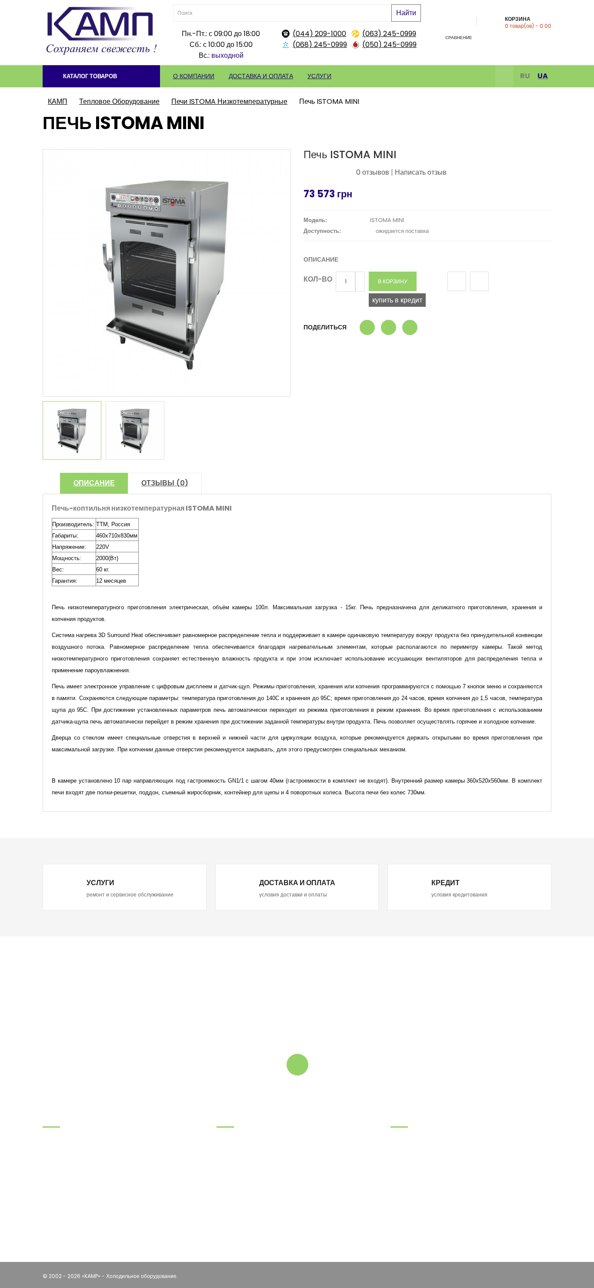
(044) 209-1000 (319, 34)
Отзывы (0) (164, 483)
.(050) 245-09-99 (66, 1181)
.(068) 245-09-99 (66, 1159)
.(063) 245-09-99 (66, 1170)
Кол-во (318, 279)
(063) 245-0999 (389, 34)
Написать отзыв (421, 172)
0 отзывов (372, 172)
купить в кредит (397, 300)
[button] (101, 76)
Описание (94, 483)
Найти (406, 13)
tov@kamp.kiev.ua (67, 1202)
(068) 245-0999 (320, 45)
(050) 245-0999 (389, 45)
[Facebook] (504, 77)
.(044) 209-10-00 (65, 1191)
